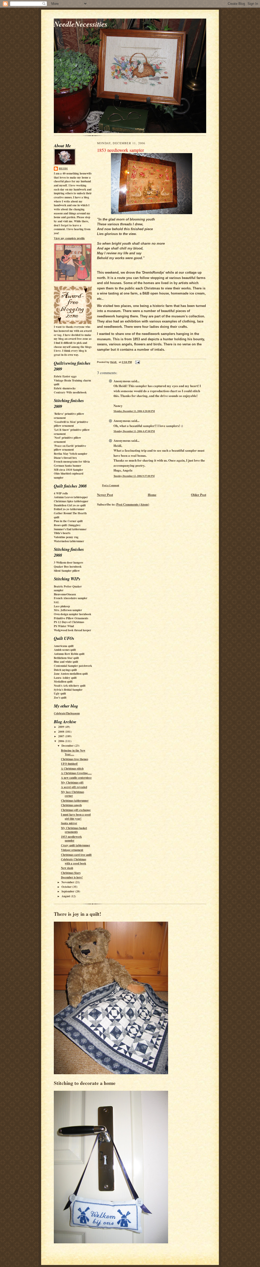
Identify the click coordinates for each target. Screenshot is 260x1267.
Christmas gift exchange (76, 810)
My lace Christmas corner (72, 794)
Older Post (198, 494)
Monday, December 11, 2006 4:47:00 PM (134, 431)
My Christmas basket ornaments (74, 830)
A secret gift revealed (74, 787)
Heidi (63, 168)
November (68, 882)
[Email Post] (137, 362)
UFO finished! (69, 764)
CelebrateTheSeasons (67, 713)
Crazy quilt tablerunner (75, 845)
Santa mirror (69, 823)
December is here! (72, 877)
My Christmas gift (72, 782)
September (68, 891)
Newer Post (105, 494)
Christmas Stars (70, 873)
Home (152, 494)
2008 (61, 732)
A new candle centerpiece (76, 778)
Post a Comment (110, 485)
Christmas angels (71, 805)
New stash (67, 868)
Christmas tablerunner (75, 801)
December (67, 746)
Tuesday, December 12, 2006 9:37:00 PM (134, 476)
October (66, 887)
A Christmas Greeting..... (76, 773)
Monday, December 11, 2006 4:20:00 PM (134, 411)
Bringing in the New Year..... (73, 752)
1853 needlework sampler (71, 839)
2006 (61, 741)
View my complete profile (69, 238)
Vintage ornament (72, 850)
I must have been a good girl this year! (76, 817)
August (66, 896)
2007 (61, 736)
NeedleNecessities (80, 24)
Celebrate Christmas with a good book (73, 861)
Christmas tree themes (74, 759)
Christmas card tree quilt (76, 855)
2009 (61, 727)
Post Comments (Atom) (132, 504)
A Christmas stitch (72, 769)
